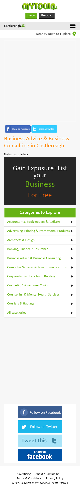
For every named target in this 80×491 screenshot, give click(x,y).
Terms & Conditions (29, 478)
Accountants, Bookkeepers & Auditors (33, 222)
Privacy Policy (54, 478)
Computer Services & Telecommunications (37, 267)
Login (31, 15)
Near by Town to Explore (53, 34)
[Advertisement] (40, 81)
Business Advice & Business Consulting (34, 258)
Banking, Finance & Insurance (27, 249)
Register (47, 15)
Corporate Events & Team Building (31, 276)
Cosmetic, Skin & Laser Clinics (28, 285)
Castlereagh (12, 26)
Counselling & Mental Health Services (33, 295)
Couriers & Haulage (20, 303)
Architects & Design (21, 240)
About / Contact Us (47, 474)
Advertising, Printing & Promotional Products (38, 231)
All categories (16, 313)
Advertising (24, 474)
